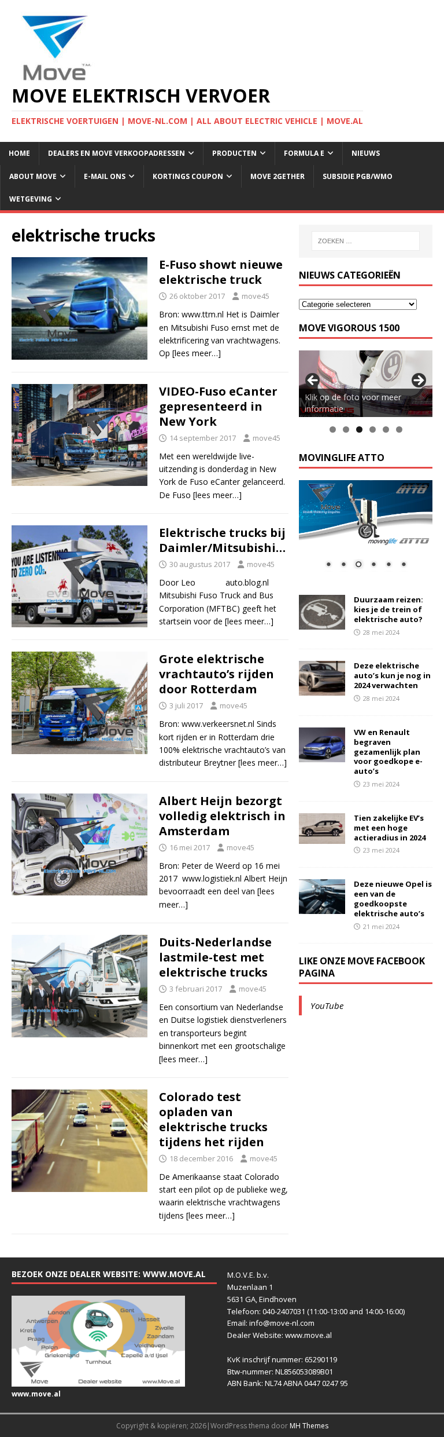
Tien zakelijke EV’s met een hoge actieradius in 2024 (390, 828)
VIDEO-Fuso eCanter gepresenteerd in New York (218, 406)
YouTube (326, 1005)
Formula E (304, 153)
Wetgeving (30, 199)
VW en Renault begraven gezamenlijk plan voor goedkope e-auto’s (388, 752)
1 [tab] (333, 429)
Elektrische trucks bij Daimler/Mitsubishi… (222, 540)
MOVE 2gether (277, 176)
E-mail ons (104, 176)
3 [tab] (359, 429)
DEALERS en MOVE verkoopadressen (116, 153)
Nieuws (366, 153)
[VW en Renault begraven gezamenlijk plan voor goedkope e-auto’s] (322, 754)
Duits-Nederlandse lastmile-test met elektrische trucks (215, 957)
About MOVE (33, 176)
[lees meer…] (196, 353)
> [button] (418, 381)
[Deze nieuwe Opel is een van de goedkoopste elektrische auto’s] (322, 907)
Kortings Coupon (188, 176)
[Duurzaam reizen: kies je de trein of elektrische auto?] (322, 622)
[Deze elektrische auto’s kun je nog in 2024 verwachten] (322, 688)
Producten (234, 153)
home (19, 153)
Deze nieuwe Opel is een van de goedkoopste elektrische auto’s (393, 899)
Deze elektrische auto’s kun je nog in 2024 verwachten (392, 675)
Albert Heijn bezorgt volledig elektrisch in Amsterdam (222, 816)
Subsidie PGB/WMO (358, 176)
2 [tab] (346, 429)
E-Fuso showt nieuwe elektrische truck (221, 272)
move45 (255, 296)
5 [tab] (386, 429)
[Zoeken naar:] (366, 241)
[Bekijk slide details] (365, 383)
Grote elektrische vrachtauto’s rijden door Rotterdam (216, 674)
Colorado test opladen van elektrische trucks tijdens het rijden (213, 1119)
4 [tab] (372, 429)
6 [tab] (399, 429)
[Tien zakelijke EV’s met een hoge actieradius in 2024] (322, 837)
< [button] (313, 381)
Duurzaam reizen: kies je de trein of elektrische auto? (388, 609)
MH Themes (309, 1426)
